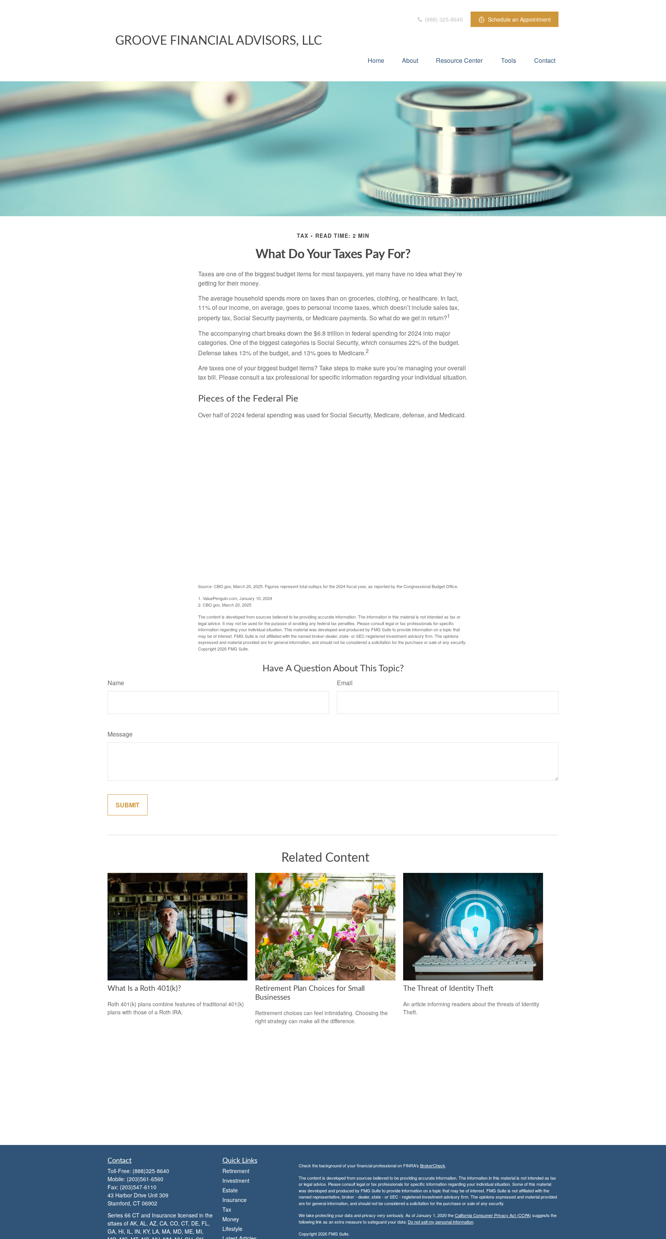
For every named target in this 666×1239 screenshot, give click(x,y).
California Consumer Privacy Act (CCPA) (493, 1215)
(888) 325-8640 (443, 19)
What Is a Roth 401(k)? (144, 988)
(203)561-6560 (145, 1179)
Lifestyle (232, 1228)
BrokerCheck (432, 1165)
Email (345, 682)
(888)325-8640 (151, 1171)
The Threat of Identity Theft (448, 988)
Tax (226, 1209)
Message (120, 734)
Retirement (235, 1171)
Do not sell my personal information (440, 1222)
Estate (230, 1190)
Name (116, 682)
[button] (376, 60)
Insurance (234, 1200)
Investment (235, 1180)
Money (230, 1219)
